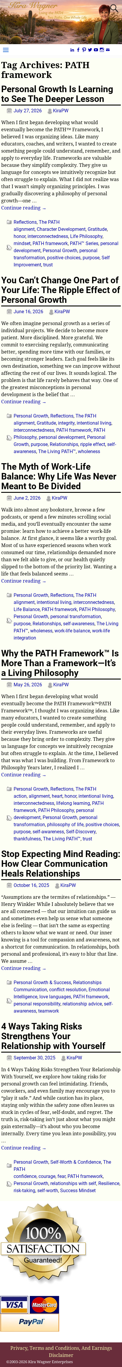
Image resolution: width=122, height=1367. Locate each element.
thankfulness (27, 839)
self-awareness (78, 623)
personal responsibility (37, 1004)
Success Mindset (78, 1190)
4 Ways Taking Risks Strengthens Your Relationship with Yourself (53, 1036)
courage (46, 1176)
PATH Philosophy (97, 609)
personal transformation (75, 616)
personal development (62, 437)
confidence (25, 1176)
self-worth (47, 1190)
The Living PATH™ (57, 451)
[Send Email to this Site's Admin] (107, 49)
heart (57, 796)
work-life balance (72, 631)
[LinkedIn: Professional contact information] (72, 49)
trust (48, 265)
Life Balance (27, 609)
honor (19, 236)
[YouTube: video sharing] (96, 49)
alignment (24, 229)
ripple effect (92, 444)
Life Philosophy (86, 236)
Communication (30, 989)
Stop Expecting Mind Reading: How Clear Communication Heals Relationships (60, 864)
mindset (22, 243)
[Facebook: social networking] (78, 49)
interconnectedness (48, 236)
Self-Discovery (81, 831)
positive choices (64, 257)
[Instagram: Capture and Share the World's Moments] (101, 49)
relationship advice (82, 1004)
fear (61, 1176)
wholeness (89, 451)
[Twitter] (90, 49)
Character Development (61, 229)
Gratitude (97, 229)
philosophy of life (65, 824)
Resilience (108, 1183)
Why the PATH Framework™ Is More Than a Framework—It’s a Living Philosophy (60, 663)
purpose (91, 257)
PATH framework (50, 243)
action (20, 796)
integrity (66, 423)
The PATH (49, 222)
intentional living (94, 423)
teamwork (48, 1011)
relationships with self (73, 1183)
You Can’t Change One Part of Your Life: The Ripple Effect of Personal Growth (60, 290)
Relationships (64, 444)
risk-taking (24, 1190)
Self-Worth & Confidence (75, 1162)
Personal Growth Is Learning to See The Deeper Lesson (57, 94)
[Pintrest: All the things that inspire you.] (84, 49)
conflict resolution (67, 989)
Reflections (25, 222)
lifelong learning (73, 803)
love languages (55, 997)
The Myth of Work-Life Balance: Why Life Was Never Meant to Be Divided (58, 476)
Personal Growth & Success (42, 982)
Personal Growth (60, 250)
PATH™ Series (84, 243)
